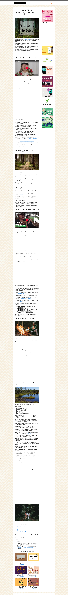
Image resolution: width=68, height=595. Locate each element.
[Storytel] (47, 74)
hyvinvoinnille (27, 39)
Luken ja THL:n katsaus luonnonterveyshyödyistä (25, 547)
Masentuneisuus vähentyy (21, 528)
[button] (53, 3)
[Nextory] (47, 86)
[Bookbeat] (47, 96)
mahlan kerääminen (20, 81)
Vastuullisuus (34, 593)
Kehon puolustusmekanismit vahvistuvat (23, 526)
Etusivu (44, 593)
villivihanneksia (25, 79)
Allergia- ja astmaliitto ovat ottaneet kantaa (27, 141)
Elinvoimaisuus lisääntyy (21, 527)
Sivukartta (24, 593)
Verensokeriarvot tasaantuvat (21, 530)
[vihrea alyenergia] (47, 106)
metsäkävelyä (20, 301)
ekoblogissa (29, 433)
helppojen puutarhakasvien (33, 138)
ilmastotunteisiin (20, 194)
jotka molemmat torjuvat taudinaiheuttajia (26, 298)
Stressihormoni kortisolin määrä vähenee (23, 532)
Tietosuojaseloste (29, 593)
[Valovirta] (47, 54)
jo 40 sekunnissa (21, 293)
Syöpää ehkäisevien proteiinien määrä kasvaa (24, 531)
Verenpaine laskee (20, 529)
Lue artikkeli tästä (21, 564)
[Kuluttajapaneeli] (47, 64)
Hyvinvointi (47, 593)
